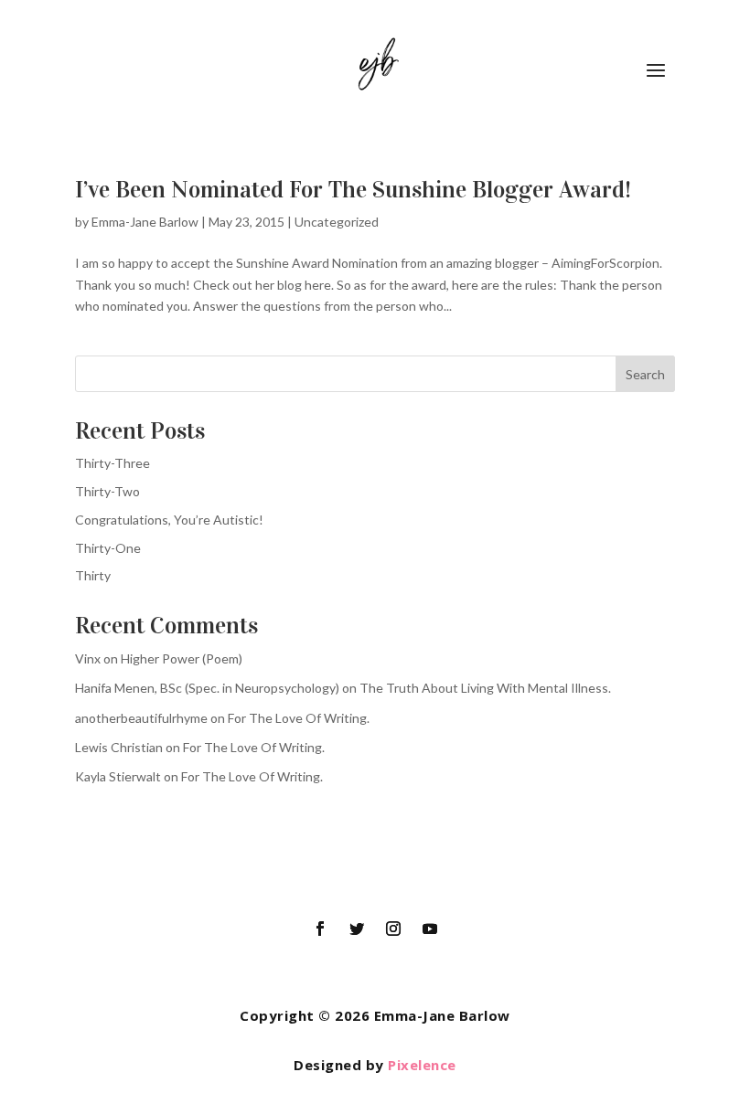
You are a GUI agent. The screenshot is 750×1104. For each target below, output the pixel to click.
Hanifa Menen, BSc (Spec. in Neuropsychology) (207, 687)
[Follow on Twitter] (356, 928)
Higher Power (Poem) (181, 658)
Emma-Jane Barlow (144, 221)
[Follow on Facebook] (320, 928)
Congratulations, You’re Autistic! (169, 519)
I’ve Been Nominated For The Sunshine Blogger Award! (353, 189)
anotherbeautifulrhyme (141, 718)
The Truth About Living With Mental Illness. (485, 687)
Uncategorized (337, 221)
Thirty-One (108, 548)
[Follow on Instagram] (393, 928)
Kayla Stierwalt (118, 776)
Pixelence (422, 1065)
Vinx (88, 658)
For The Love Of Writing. (299, 718)
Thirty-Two (107, 491)
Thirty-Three (112, 463)
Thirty (93, 575)
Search (645, 374)
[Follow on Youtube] (430, 928)
